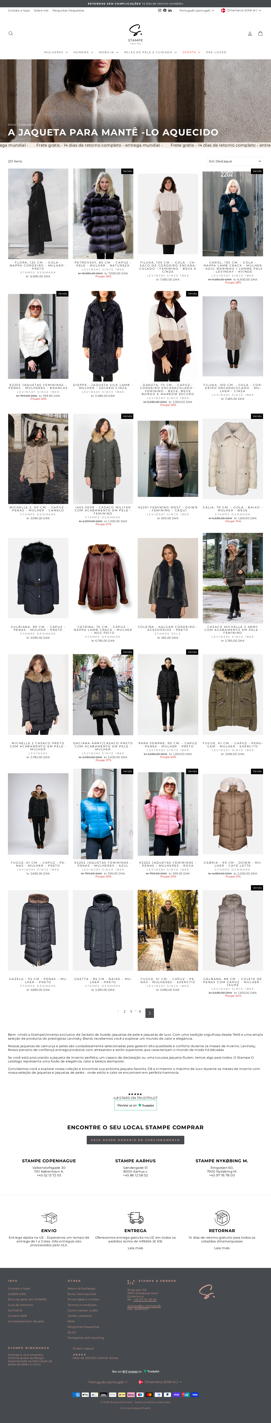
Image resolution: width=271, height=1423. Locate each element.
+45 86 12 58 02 (135, 1175)
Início (12, 124)
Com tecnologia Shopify (135, 1408)
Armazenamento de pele (26, 1321)
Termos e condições (82, 1304)
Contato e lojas (19, 10)
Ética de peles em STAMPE (27, 1299)
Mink (71, 1321)
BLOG (72, 1332)
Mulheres (54, 52)
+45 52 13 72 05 (49, 1175)
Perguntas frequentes (68, 10)
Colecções (26, 124)
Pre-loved (216, 52)
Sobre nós (41, 10)
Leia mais (135, 1248)
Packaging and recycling (86, 1337)
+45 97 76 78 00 (222, 1175)
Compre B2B (17, 1315)
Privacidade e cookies (83, 1299)
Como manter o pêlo (83, 1310)
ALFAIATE (15, 1310)
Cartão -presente (80, 1315)
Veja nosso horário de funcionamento (135, 1140)
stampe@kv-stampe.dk (144, 1305)
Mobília (107, 52)
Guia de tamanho (20, 1304)
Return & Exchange (81, 1288)
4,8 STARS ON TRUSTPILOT (135, 1098)
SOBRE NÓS (17, 1294)
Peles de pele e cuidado (149, 52)
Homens (82, 52)
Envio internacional (82, 1294)
